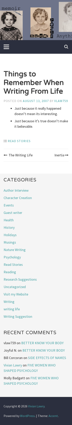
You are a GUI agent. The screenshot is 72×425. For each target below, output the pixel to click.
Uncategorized (15, 286)
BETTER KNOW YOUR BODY (42, 343)
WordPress (27, 416)
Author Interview (16, 190)
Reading (10, 272)
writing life (12, 309)
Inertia (59, 155)
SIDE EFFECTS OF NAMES (47, 357)
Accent (53, 416)
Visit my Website (16, 294)
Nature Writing (15, 249)
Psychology (12, 257)
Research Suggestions (20, 279)
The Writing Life (21, 155)
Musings (10, 242)
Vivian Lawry (13, 365)
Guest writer (13, 212)
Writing (9, 301)
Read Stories (19, 141)
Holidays (10, 235)
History (9, 227)
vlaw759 (61, 101)
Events (9, 205)
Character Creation (18, 197)
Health (9, 220)
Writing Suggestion (18, 316)
